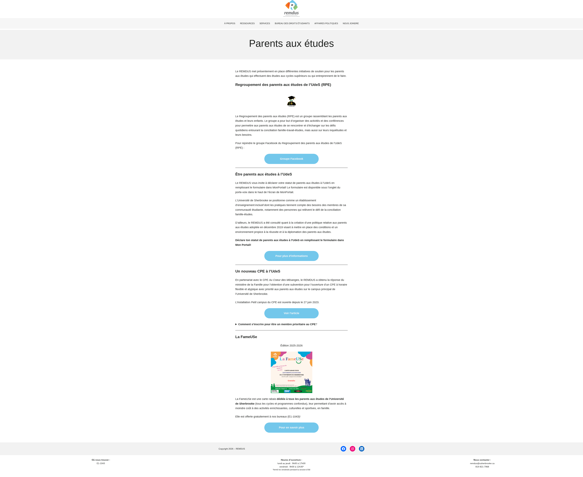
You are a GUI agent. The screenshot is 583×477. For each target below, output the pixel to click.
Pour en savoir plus (291, 427)
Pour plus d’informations (291, 255)
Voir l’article (291, 313)
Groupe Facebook (291, 158)
